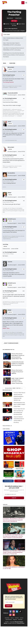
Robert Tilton (6, 328)
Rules (15, 25)
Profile (10, 69)
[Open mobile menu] (26, 2)
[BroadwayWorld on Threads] (10, 614)
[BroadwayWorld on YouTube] (13, 614)
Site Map (20, 619)
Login (19, 2)
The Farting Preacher (9, 75)
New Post (7, 23)
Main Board (10, 18)
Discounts (19, 480)
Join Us (21, 618)
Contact (17, 618)
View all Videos (7, 425)
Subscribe (12, 63)
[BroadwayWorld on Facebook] (10, 611)
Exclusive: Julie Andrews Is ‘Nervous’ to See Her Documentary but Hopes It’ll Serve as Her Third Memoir (13, 520)
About (12, 618)
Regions (15, 619)
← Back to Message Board (10, 28)
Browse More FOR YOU (13, 388)
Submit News (9, 619)
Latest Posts (18, 18)
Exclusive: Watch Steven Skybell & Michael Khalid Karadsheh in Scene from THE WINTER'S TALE (19, 396)
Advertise (7, 618)
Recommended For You (8, 349)
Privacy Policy (20, 623)
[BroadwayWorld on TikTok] (20, 611)
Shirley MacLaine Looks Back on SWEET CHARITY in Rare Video (19, 404)
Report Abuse (21, 23)
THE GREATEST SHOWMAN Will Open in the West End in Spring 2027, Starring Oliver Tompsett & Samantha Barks (13, 536)
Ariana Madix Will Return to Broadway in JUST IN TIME (14, 567)
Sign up (14, 498)
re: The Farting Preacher (10, 98)
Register (15, 2)
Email (4, 63)
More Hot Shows (8, 480)
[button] (22, 2)
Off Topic (14, 20)
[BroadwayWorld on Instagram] (13, 611)
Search (14, 23)
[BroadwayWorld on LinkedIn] (17, 611)
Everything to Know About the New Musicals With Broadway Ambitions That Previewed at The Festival (13, 54)
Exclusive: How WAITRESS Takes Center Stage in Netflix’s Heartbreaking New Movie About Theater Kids (14, 552)
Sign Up (8, 605)
